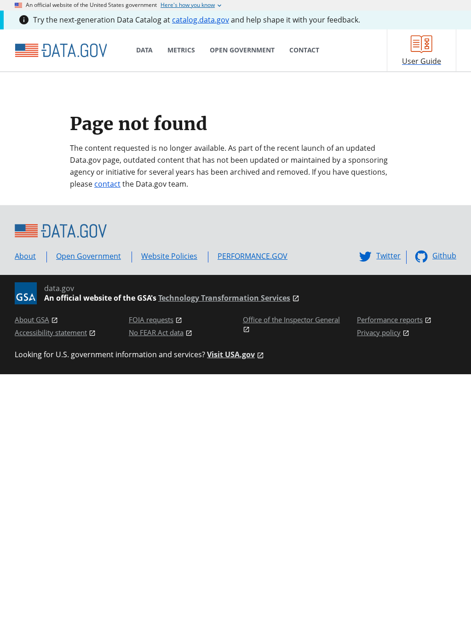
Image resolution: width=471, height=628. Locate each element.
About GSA (32, 319)
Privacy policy (379, 332)
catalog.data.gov (200, 20)
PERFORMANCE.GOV (252, 256)
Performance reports (390, 319)
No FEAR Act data (156, 332)
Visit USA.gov (231, 355)
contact (107, 184)
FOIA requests (151, 319)
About (25, 256)
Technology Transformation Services (224, 298)
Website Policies (169, 256)
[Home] (61, 51)
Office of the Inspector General (291, 319)
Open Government (88, 256)
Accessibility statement (51, 332)
